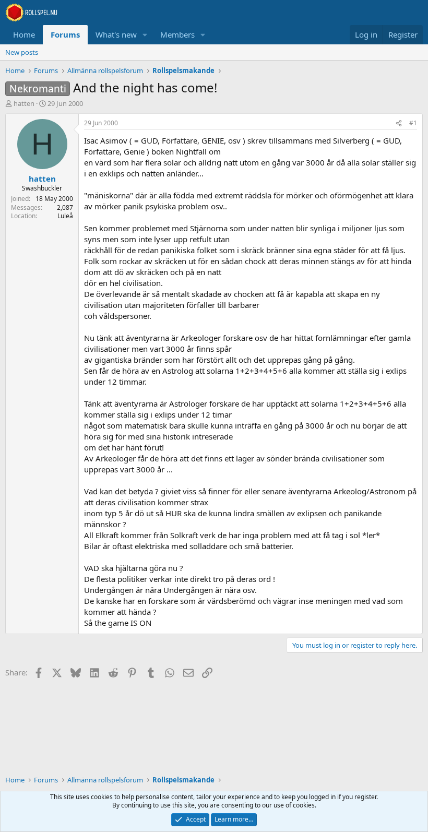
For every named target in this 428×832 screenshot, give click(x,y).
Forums (65, 34)
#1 (413, 122)
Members (177, 34)
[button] (145, 34)
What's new (116, 34)
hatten (24, 103)
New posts (21, 52)
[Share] (399, 123)
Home (24, 34)
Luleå (65, 215)
